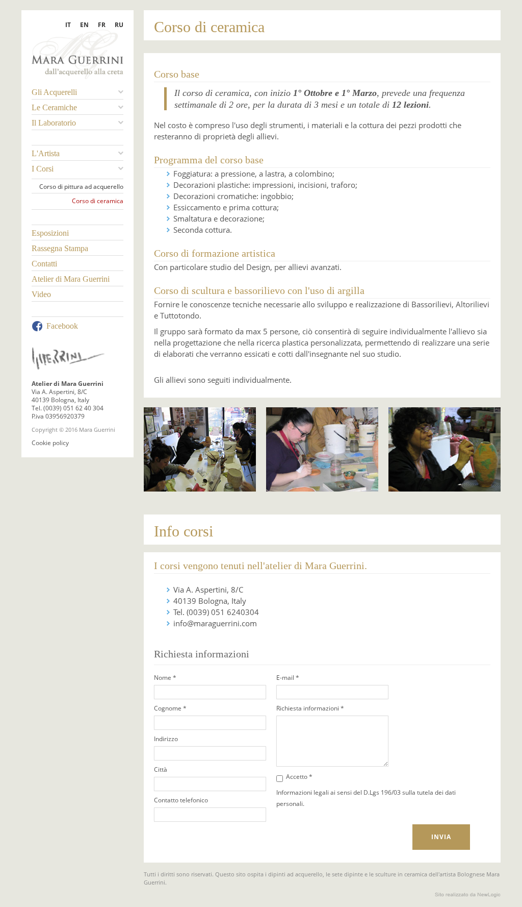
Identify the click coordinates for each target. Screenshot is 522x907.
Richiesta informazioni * (310, 708)
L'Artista (46, 153)
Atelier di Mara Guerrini (71, 279)
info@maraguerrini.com (215, 623)
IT (68, 24)
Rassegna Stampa (60, 248)
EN (84, 24)
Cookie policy (50, 442)
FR (102, 24)
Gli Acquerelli (54, 92)
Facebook (62, 326)
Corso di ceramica (97, 201)
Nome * (165, 677)
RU (119, 24)
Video (41, 294)
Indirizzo (166, 738)
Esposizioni (50, 233)
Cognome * (170, 708)
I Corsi (43, 168)
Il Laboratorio (54, 122)
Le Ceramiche (54, 107)
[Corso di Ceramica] (200, 449)
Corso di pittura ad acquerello (81, 187)
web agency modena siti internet (468, 895)
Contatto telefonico (181, 800)
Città (160, 769)
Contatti (44, 263)
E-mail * (287, 677)
